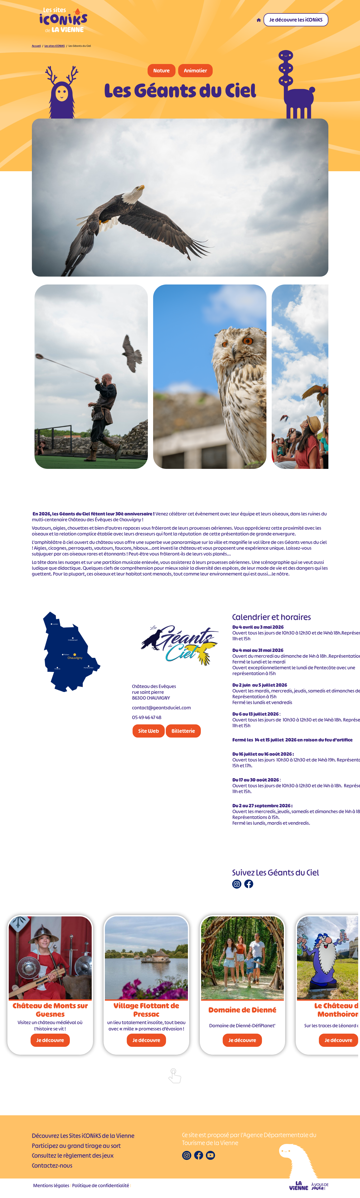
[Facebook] (248, 884)
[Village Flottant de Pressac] (146, 958)
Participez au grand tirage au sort (76, 1146)
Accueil (36, 46)
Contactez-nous (52, 1166)
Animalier (195, 70)
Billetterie (183, 731)
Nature (161, 70)
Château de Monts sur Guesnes (49, 1009)
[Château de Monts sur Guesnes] (50, 958)
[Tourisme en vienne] (308, 1185)
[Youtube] (210, 1155)
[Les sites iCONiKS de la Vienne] (63, 20)
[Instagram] (236, 884)
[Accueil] (259, 20)
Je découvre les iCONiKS (296, 19)
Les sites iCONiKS (55, 46)
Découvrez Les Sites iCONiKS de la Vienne (83, 1136)
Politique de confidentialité (100, 1185)
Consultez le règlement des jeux (73, 1156)
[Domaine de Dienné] (242, 958)
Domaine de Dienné (242, 1010)
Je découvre (50, 1040)
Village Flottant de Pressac (146, 1009)
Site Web (148, 731)
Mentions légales (51, 1185)
